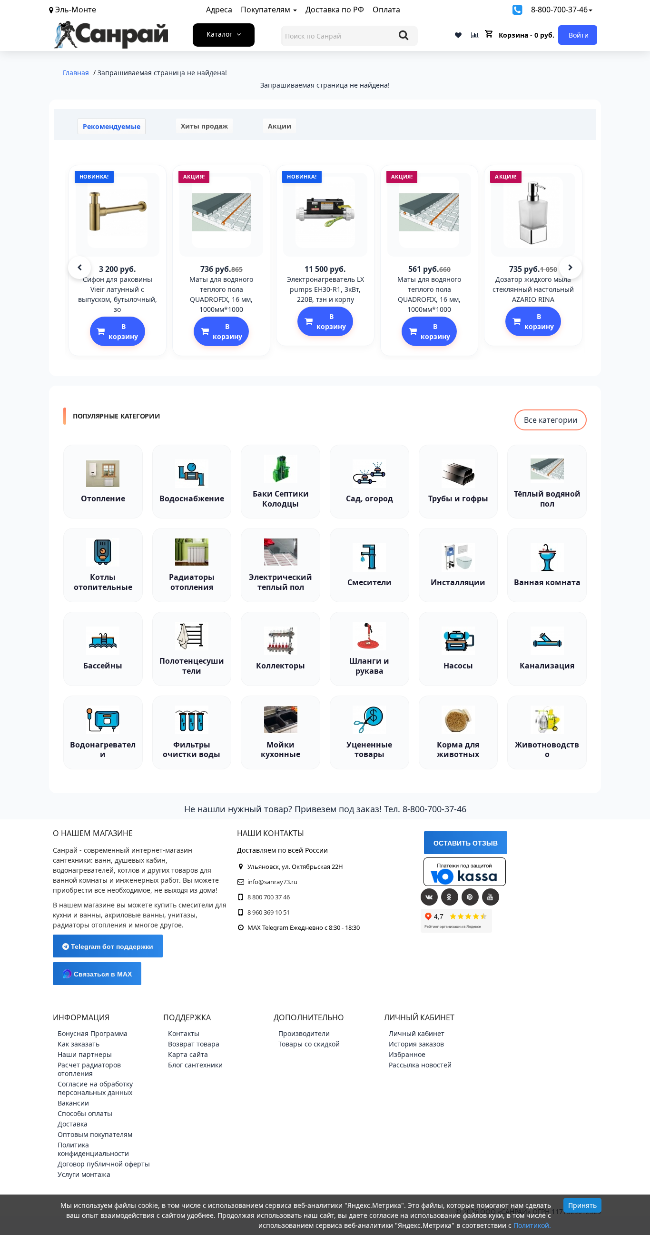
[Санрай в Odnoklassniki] (449, 897)
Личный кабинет (416, 1033)
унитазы (182, 914)
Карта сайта (188, 1054)
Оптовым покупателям (95, 1134)
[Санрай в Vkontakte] (429, 897)
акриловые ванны (134, 914)
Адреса (219, 9)
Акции (279, 125)
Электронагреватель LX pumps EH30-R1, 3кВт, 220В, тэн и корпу (325, 289)
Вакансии (73, 1102)
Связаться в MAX (102, 974)
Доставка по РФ (334, 9)
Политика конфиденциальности (93, 1149)
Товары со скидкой (309, 1043)
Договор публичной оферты (104, 1163)
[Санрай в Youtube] (490, 897)
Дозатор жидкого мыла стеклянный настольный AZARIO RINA (533, 289)
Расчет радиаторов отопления (89, 1069)
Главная (76, 72)
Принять (582, 1205)
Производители (304, 1033)
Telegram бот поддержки (111, 946)
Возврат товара (193, 1043)
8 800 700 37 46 (268, 897)
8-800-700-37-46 (559, 9)
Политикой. (532, 1225)
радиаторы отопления (90, 924)
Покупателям (266, 9)
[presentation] (79, 267)
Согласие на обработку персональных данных (95, 1088)
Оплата (386, 9)
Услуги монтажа (84, 1174)
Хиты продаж (204, 125)
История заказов (416, 1043)
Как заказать (78, 1043)
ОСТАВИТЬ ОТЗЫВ (465, 843)
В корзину (123, 331)
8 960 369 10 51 (268, 912)
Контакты (183, 1033)
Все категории (550, 420)
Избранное (407, 1054)
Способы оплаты (85, 1113)
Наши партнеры (85, 1054)
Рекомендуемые (111, 126)
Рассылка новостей (420, 1064)
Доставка (73, 1123)
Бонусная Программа (93, 1033)
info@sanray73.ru (272, 881)
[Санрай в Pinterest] (470, 897)
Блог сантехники (195, 1064)
